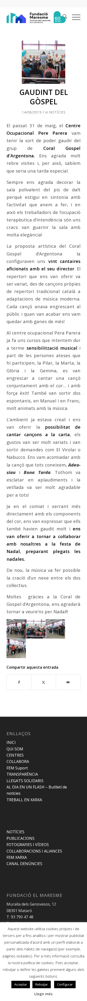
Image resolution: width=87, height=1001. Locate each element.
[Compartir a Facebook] (19, 682)
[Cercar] (62, 17)
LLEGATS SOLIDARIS (25, 780)
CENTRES (15, 755)
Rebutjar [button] (41, 984)
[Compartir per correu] (68, 682)
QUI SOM (15, 749)
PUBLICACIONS (21, 838)
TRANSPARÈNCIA (22, 774)
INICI (11, 742)
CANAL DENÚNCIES (24, 863)
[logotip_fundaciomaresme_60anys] (36, 17)
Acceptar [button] (20, 984)
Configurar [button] (65, 984)
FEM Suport (17, 768)
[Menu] (73, 17)
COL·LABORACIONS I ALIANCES (34, 851)
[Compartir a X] (43, 682)
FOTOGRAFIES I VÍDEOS (28, 844)
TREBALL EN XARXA (24, 799)
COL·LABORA (18, 761)
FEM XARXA (17, 857)
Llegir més (43, 993)
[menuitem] (62, 17)
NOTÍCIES (57, 112)
